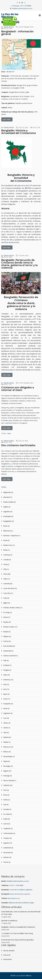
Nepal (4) (6, 761)
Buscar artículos (9, 951)
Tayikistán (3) (8, 828)
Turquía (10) (7, 838)
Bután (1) (6, 550)
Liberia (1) (6, 728)
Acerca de (6, 955)
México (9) (7, 752)
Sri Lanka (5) (7, 814)
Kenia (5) (6, 708)
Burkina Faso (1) (9, 545)
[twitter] (19, 3)
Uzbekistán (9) (8, 848)
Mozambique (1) (9, 756)
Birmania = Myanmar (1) (11, 536)
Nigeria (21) (7, 771)
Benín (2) (6, 526)
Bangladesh (9, 27)
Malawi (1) (7, 742)
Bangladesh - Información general (17, 33)
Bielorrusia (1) (8, 531)
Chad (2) (6, 564)
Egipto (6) (6, 603)
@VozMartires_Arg (14, 898)
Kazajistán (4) (8, 704)
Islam (9, 433)
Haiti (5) (6, 660)
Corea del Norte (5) (10, 588)
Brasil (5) (6, 540)
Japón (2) (6, 694)
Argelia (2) (6, 507)
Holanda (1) (7, 665)
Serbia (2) (6, 800)
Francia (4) (7, 641)
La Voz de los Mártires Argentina (21, 890)
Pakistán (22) (7, 785)
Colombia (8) (7, 584)
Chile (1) (6, 569)
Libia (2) (6, 732)
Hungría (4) (7, 670)
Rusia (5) (6, 795)
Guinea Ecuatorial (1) (10, 656)
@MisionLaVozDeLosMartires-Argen (21, 903)
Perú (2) (6, 790)
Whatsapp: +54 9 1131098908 (22, 6)
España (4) (7, 622)
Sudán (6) (6, 819)
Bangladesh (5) (8, 521)
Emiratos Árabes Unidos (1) (12, 608)
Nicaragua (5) (8, 766)
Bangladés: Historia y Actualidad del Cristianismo (18, 132)
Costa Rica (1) (8, 593)
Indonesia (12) (8, 680)
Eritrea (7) (6, 617)
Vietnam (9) (7, 857)
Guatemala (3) (8, 651)
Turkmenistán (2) (9, 833)
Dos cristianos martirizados (18, 445)
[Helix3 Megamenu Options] (40, 15)
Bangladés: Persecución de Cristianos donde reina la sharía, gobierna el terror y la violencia (19, 263)
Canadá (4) (7, 560)
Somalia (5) (7, 809)
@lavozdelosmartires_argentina (20, 894)
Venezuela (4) (8, 852)
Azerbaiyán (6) (8, 516)
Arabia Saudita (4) (9, 502)
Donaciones (7, 959)
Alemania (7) (7, 497)
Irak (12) (6, 684)
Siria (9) (6, 804)
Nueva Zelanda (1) (9, 780)
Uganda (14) (7, 843)
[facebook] (17, 3)
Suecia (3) (6, 824)
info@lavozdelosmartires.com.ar (22, 8)
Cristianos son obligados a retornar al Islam (17, 389)
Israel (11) (6, 699)
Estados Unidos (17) (10, 627)
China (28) (6, 574)
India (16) (6, 675)
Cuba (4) (6, 598)
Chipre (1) (6, 579)
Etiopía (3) (6, 632)
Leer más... (7, 119)
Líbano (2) (6, 723)
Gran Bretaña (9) (9, 646)
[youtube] (22, 3)
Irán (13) (6, 689)
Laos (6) (6, 718)
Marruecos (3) (8, 747)
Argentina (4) (7, 512)
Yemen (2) (6, 862)
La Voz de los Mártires (9, 15)
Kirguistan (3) (7, 713)
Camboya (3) (7, 555)
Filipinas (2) (7, 636)
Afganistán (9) (8, 492)
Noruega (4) (7, 776)
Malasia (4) (7, 737)
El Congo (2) (7, 612)
